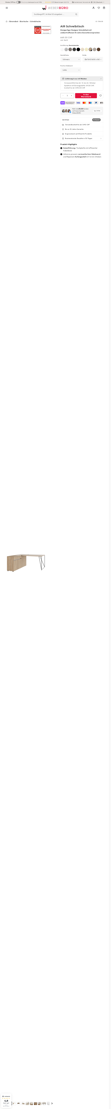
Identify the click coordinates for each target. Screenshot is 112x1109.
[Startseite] (6, 21)
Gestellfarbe (64, 55)
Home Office (10, 2)
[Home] (55, 8)
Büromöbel (13, 21)
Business (24, 2)
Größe (84, 55)
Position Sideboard (66, 66)
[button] (6, 8)
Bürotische (24, 21)
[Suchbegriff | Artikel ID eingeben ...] (76, 14)
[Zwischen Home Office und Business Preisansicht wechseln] (18, 2)
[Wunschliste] (98, 8)
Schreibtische (35, 21)
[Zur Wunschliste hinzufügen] (100, 95)
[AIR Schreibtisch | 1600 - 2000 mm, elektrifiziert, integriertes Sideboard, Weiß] (62, 49)
